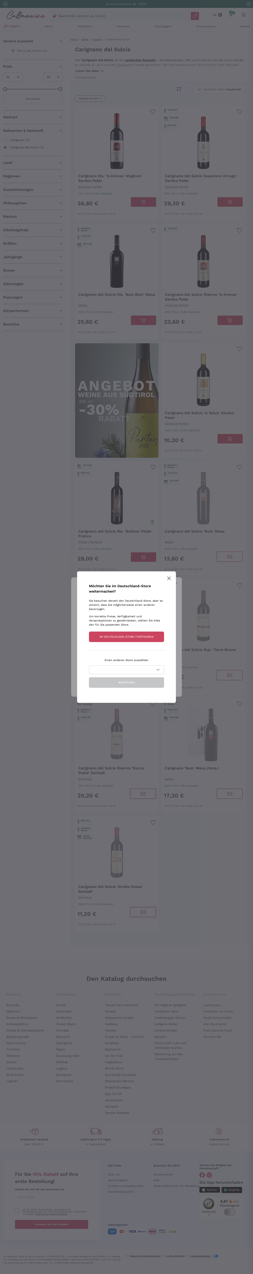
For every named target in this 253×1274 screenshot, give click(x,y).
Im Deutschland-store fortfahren (126, 636)
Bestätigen (126, 682)
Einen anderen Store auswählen (126, 660)
